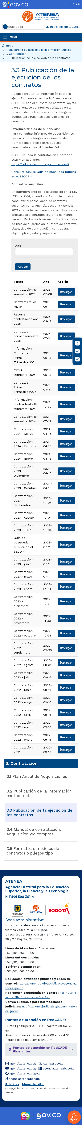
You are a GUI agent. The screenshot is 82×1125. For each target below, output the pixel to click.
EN (73, 4)
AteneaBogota (53, 1063)
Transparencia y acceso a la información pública (38, 49)
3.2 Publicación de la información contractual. (39, 793)
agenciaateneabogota (58, 1068)
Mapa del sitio (33, 1084)
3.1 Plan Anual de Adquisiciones (37, 776)
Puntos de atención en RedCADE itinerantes (40, 1049)
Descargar (66, 291)
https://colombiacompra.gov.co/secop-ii (40, 164)
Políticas (12, 1084)
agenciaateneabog (23, 1063)
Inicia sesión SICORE (64, 27)
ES (78, 4)
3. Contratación (16, 54)
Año (18, 246)
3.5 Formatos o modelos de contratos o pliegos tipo (33, 850)
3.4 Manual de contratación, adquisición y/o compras (34, 831)
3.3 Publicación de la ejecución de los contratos (39, 812)
